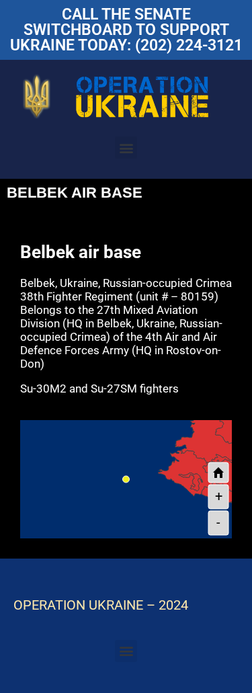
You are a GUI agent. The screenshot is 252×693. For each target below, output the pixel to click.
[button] (126, 147)
